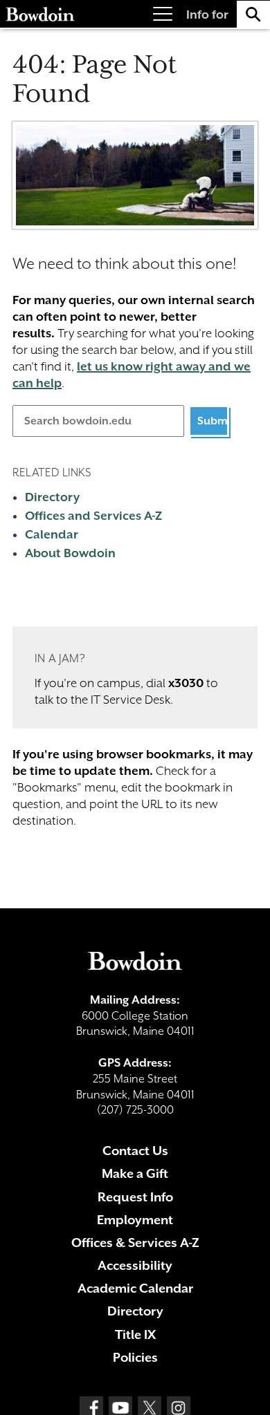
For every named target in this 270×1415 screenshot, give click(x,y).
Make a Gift (135, 1173)
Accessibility (135, 1265)
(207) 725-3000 (135, 1109)
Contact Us (135, 1150)
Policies (135, 1357)
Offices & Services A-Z (135, 1242)
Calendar (51, 534)
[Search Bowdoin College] (253, 14)
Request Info (135, 1197)
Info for (207, 14)
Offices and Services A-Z (93, 516)
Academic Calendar (135, 1288)
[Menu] (162, 14)
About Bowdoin (70, 553)
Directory (52, 497)
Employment (135, 1219)
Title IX (135, 1334)
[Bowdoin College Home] (40, 14)
